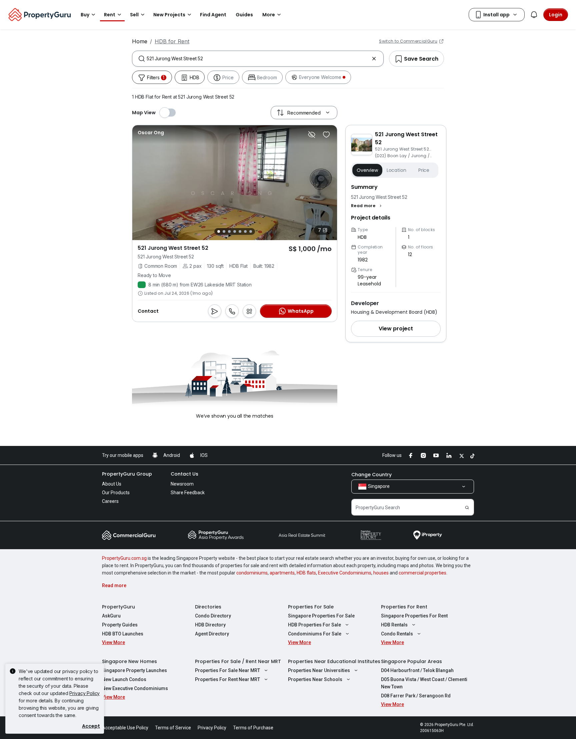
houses (381, 572)
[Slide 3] (229, 231)
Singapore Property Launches (134, 670)
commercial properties (422, 572)
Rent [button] (109, 14)
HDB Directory (210, 624)
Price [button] (423, 170)
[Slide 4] (234, 231)
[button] (367, 205)
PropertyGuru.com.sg (124, 558)
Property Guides (120, 624)
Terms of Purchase (253, 727)
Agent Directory (212, 633)
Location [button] (396, 170)
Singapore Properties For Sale (321, 615)
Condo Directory (213, 615)
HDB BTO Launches (122, 633)
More (268, 14)
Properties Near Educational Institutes (334, 661)
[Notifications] (534, 14)
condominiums (252, 572)
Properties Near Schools (315, 679)
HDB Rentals (394, 624)
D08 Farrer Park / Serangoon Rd (416, 695)
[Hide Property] (311, 134)
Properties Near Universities (319, 670)
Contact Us (184, 474)
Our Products (116, 492)
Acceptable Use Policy (125, 727)
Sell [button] (134, 14)
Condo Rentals (397, 633)
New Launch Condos (124, 679)
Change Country (371, 474)
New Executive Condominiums (135, 688)
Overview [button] (367, 170)
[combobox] (258, 58)
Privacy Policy (84, 693)
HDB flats (306, 572)
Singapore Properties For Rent (414, 615)
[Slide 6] (245, 231)
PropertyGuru (118, 606)
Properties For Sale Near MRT (227, 670)
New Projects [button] (169, 14)
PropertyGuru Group (127, 474)
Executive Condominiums (344, 572)
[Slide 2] (224, 231)
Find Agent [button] (213, 14)
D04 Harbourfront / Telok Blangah (417, 670)
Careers (110, 501)
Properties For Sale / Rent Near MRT (238, 661)
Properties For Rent (404, 606)
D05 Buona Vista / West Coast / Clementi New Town (424, 683)
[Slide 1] (218, 231)
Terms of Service (173, 727)
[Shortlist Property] (326, 134)
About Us (111, 484)
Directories (208, 606)
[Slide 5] (240, 231)
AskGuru (111, 615)
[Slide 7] (250, 231)
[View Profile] (151, 132)
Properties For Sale (311, 606)
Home (139, 41)
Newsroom (182, 484)
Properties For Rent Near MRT (227, 679)
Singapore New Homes (129, 661)
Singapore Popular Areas (411, 661)
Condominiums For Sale (314, 633)
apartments (282, 572)
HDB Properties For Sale (314, 624)
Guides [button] (244, 14)
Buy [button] (85, 14)
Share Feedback (188, 492)
